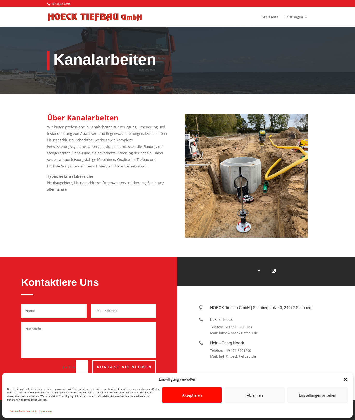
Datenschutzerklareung (23, 411)
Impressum (45, 411)
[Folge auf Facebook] (259, 271)
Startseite (270, 17)
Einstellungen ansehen (317, 395)
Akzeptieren (192, 395)
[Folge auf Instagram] (273, 271)
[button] (345, 379)
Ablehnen (255, 395)
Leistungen (294, 17)
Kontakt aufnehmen (124, 367)
